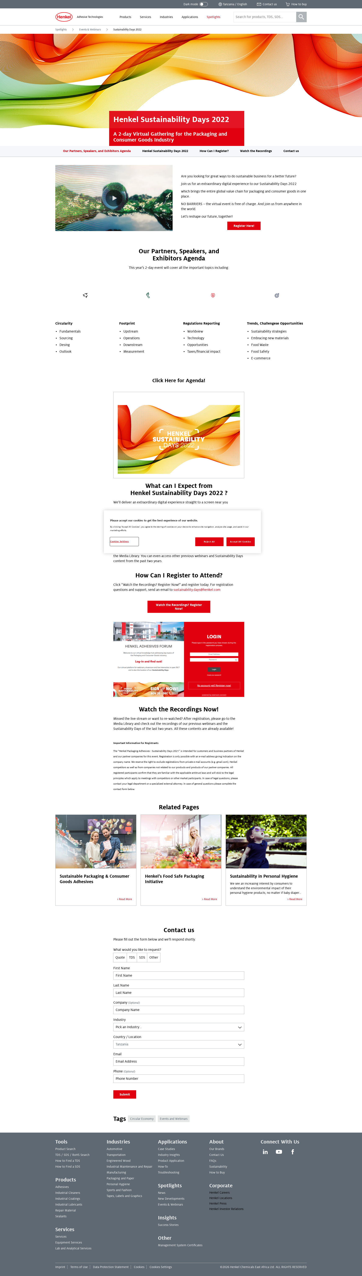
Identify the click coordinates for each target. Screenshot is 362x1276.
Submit (125, 1094)
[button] (114, 198)
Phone (124, 1071)
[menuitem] (125, 17)
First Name (121, 968)
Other (153, 957)
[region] (182, 531)
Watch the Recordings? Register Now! (179, 606)
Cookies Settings (161, 1267)
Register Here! (244, 225)
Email (117, 1054)
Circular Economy (142, 1118)
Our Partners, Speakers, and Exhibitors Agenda (97, 151)
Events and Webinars (173, 1118)
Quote (120, 957)
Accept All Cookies (240, 542)
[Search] (301, 17)
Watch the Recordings (256, 151)
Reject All (209, 542)
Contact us (291, 151)
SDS (142, 957)
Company (126, 1002)
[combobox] (178, 1027)
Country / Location (127, 1037)
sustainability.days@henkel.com (196, 590)
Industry (119, 1020)
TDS (132, 957)
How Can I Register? (214, 151)
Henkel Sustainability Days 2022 (165, 151)
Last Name (121, 985)
